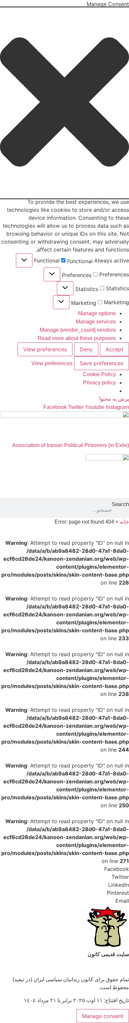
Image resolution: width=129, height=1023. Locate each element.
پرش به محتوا (114, 399)
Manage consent (102, 1016)
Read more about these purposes (77, 338)
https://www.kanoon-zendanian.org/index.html (75, 967)
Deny (86, 349)
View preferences (45, 349)
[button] (64, 103)
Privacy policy (99, 382)
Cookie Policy (99, 374)
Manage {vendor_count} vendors (78, 330)
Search (120, 504)
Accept (114, 349)
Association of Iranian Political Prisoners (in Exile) (70, 445)
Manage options (97, 313)
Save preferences (101, 363)
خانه (124, 522)
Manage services (96, 321)
